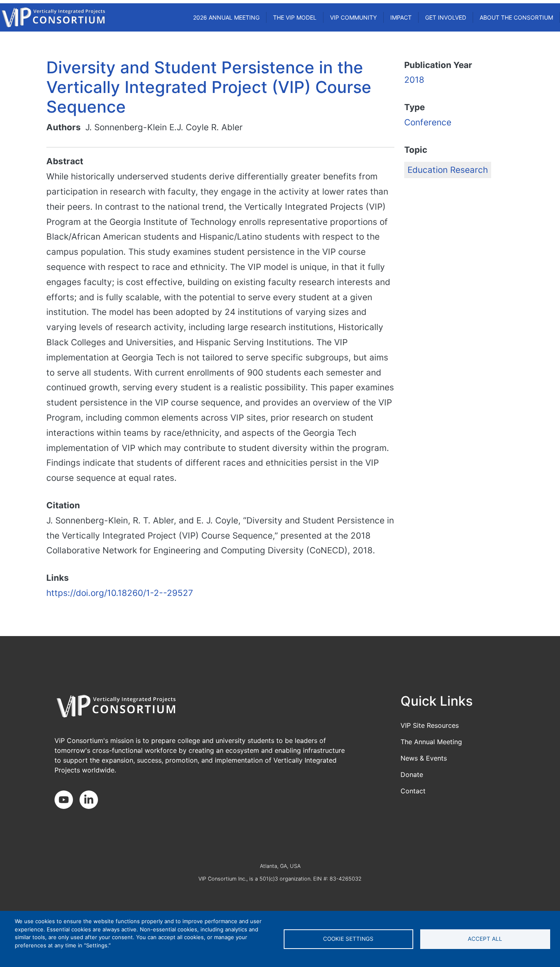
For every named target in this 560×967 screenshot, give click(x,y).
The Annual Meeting (431, 742)
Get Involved (445, 17)
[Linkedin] (92, 800)
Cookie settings (348, 938)
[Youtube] (67, 800)
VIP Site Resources (430, 725)
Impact (401, 17)
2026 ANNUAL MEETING (226, 17)
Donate (412, 774)
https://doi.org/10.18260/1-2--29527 (119, 593)
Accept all (485, 938)
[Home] (53, 17)
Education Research (447, 170)
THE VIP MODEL (294, 17)
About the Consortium (516, 17)
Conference (427, 122)
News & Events (424, 758)
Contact (413, 791)
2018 (414, 80)
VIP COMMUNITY (353, 17)
